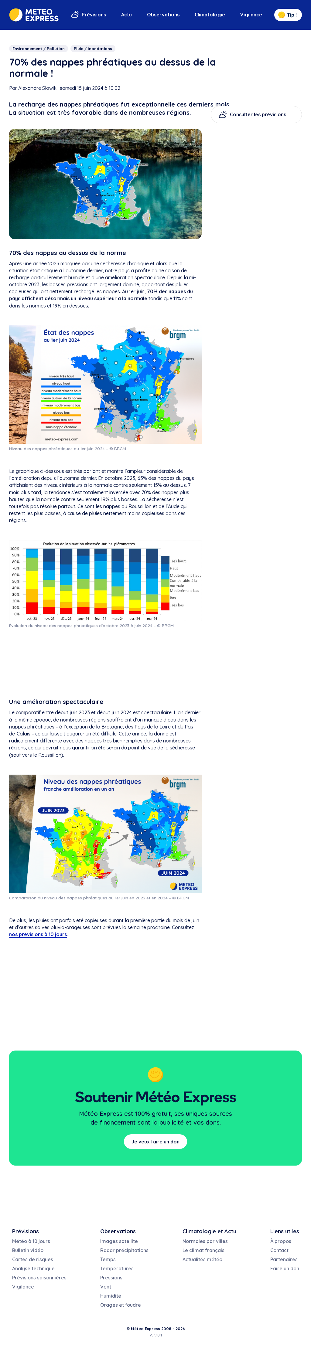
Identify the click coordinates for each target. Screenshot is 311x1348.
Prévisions (94, 15)
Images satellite (119, 1241)
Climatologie (210, 15)
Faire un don (284, 1268)
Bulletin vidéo (27, 1250)
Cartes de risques (32, 1259)
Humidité (110, 1296)
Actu (126, 15)
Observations (163, 15)
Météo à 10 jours (31, 1241)
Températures (117, 1268)
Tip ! (292, 15)
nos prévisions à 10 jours (38, 934)
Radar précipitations (124, 1250)
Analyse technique (33, 1268)
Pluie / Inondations (93, 48)
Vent (105, 1287)
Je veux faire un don (155, 1142)
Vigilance (251, 15)
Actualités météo (202, 1259)
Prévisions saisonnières (39, 1278)
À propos (280, 1241)
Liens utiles (284, 1231)
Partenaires (284, 1259)
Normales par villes (205, 1241)
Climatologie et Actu (209, 1231)
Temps (108, 1259)
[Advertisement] (105, 663)
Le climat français (203, 1250)
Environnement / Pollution (38, 48)
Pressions (111, 1278)
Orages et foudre (120, 1305)
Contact (279, 1250)
